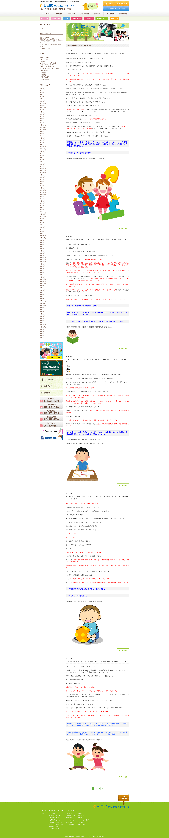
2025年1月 (43, 124)
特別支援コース (53, 826)
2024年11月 (43, 127)
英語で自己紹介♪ (44, 37)
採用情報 (47, 393)
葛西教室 (43, 72)
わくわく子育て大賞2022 (47, 65)
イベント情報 (70, 820)
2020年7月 (43, 222)
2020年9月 (43, 218)
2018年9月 (43, 263)
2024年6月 (43, 137)
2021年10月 (43, 194)
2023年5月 (43, 159)
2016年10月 (43, 305)
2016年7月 (43, 311)
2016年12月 (43, 302)
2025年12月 (43, 103)
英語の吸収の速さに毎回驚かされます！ (51, 39)
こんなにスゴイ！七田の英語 (48, 63)
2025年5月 (43, 116)
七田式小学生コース (54, 820)
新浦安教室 (44, 74)
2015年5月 (43, 333)
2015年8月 (43, 329)
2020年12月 (43, 213)
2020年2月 (43, 231)
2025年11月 (43, 105)
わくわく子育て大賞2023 (47, 66)
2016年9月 (43, 307)
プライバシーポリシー (84, 822)
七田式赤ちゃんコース (55, 815)
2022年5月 (43, 181)
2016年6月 (43, 313)
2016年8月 (43, 309)
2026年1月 (43, 102)
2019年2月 (43, 254)
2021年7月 (43, 200)
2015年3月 (43, 337)
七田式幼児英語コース (55, 822)
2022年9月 (43, 174)
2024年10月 (43, 129)
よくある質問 (48, 379)
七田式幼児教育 (44, 70)
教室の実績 (69, 822)
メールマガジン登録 (83, 820)
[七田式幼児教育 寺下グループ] (59, 5)
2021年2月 (43, 209)
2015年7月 (43, 331)
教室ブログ (48, 386)
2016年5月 (43, 315)
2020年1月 (43, 233)
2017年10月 (43, 283)
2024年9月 (43, 131)
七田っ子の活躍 (44, 59)
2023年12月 (43, 146)
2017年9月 (43, 285)
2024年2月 (43, 142)
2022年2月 (43, 187)
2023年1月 (43, 166)
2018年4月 (43, 272)
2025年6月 (43, 115)
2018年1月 (43, 278)
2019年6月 (43, 246)
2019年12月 (43, 235)
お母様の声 (43, 61)
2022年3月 (43, 185)
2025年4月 (43, 118)
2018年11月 (43, 259)
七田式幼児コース (54, 817)
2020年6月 (43, 224)
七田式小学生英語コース (56, 824)
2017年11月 (43, 281)
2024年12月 (43, 126)
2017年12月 (43, 279)
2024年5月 (43, 139)
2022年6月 (43, 179)
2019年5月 (43, 248)
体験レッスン (70, 813)
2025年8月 (43, 111)
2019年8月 (43, 242)
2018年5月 (43, 270)
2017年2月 (43, 298)
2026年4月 (43, 96)
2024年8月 (43, 133)
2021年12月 (43, 190)
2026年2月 (43, 100)
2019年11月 (43, 237)
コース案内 (52, 813)
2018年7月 (43, 266)
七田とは (42, 813)
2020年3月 (43, 229)
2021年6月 (43, 202)
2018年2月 (43, 276)
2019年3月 (43, 252)
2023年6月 (43, 157)
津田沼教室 (44, 78)
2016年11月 (43, 304)
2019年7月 (43, 244)
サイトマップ (81, 824)
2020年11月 (43, 215)
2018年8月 (43, 265)
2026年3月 (43, 98)
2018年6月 (43, 268)
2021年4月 (43, 205)
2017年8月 (43, 287)
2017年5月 (43, 292)
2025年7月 (43, 113)
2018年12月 (43, 257)
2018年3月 (43, 274)
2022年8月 (43, 176)
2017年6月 (43, 291)
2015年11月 (43, 326)
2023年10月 (43, 150)
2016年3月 (43, 318)
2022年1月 (43, 189)
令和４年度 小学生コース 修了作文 (50, 68)
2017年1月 (43, 300)
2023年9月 (43, 152)
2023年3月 (43, 163)
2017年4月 (43, 294)
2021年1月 (43, 211)
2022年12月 (43, 168)
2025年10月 (43, 107)
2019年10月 (43, 239)
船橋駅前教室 (45, 76)
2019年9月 (43, 241)
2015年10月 (43, 328)
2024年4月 (43, 140)
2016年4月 (43, 317)
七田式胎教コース (54, 829)
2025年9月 (43, 109)
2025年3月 (43, 120)
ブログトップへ (44, 28)
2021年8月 (43, 198)
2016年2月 (43, 320)
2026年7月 (43, 90)
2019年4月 (43, 250)
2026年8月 (43, 89)
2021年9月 (43, 196)
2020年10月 (43, 216)
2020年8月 (43, 220)
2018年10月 (43, 261)
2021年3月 (43, 207)
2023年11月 (43, 148)
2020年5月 (43, 226)
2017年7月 (43, 289)
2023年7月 (43, 155)
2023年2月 (43, 165)
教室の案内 (69, 817)
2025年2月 (43, 122)
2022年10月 (43, 172)
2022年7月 (43, 178)
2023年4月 (43, 161)
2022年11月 (43, 170)
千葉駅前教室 (45, 79)
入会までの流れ (70, 815)
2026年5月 (43, 94)
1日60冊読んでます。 (46, 48)
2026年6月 (43, 92)
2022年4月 (43, 183)
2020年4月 (43, 228)
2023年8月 (43, 153)
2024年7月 (43, 135)
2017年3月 (43, 296)
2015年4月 (43, 335)
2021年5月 (43, 203)
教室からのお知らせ (45, 57)
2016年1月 (43, 322)
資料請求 (80, 813)
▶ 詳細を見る (123, 228)
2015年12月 (43, 324)
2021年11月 (43, 192)
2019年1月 (43, 255)
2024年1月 (43, 144)
